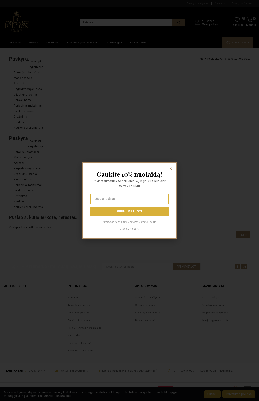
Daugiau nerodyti (129, 228)
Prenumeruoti (129, 211)
